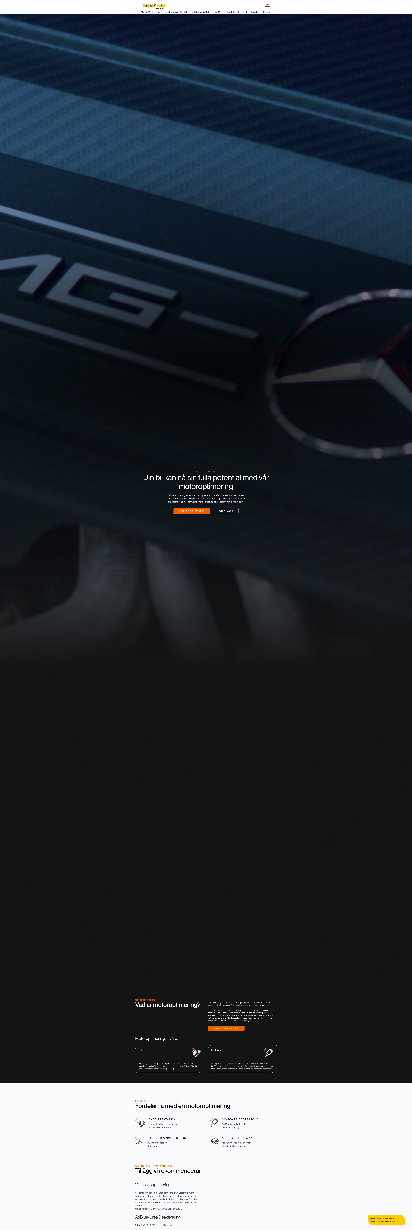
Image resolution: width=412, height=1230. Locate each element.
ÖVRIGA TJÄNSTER (200, 12)
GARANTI (219, 12)
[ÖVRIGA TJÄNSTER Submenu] (211, 12)
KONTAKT (266, 12)
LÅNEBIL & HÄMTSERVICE (175, 12)
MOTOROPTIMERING (150, 12)
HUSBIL (254, 12)
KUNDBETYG (233, 12)
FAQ (245, 12)
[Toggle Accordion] (386, 1220)
